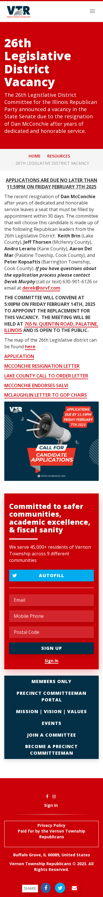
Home (35, 156)
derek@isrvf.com (41, 288)
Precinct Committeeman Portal (51, 696)
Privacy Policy (51, 825)
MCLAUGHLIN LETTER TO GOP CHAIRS (45, 395)
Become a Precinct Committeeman (51, 749)
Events (52, 723)
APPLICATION (19, 356)
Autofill (51, 575)
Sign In (51, 660)
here (30, 346)
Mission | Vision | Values (51, 711)
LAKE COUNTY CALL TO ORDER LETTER (46, 376)
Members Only (51, 681)
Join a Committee (51, 735)
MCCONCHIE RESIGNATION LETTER (42, 366)
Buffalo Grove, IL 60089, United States (51, 854)
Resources (58, 156)
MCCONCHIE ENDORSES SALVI (36, 385)
